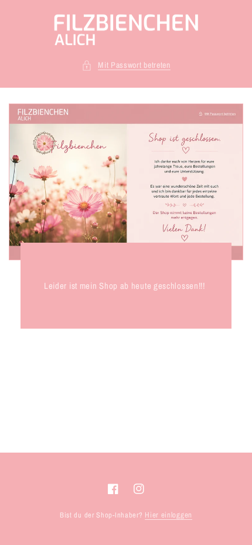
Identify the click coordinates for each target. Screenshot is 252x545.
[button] (126, 65)
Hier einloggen (168, 515)
